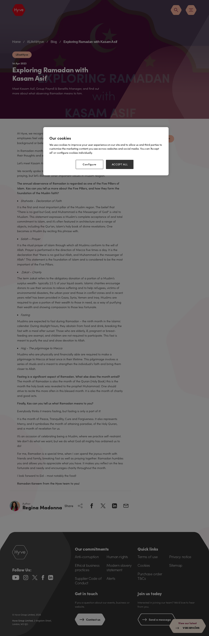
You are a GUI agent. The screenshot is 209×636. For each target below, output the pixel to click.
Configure (89, 164)
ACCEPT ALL (120, 164)
